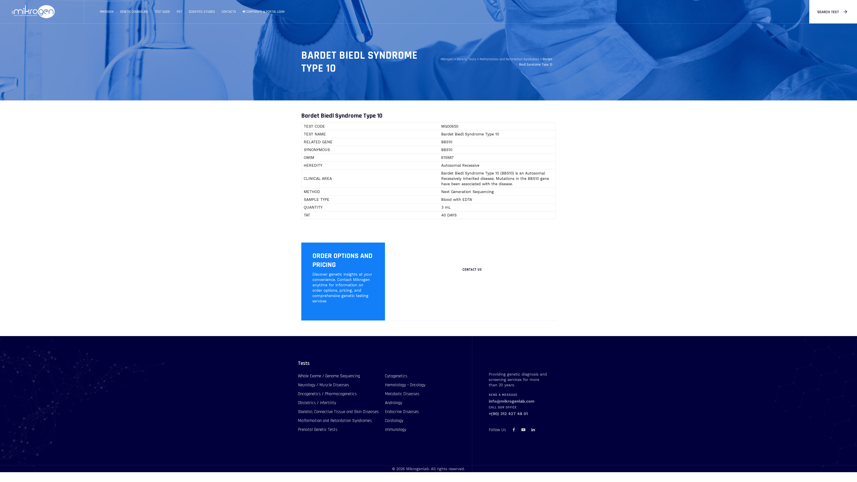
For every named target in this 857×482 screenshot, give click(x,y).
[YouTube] (523, 429)
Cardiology (394, 421)
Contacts (229, 12)
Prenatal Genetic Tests (317, 429)
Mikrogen (106, 12)
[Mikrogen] (33, 11)
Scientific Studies (202, 12)
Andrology (393, 403)
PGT (179, 12)
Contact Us (472, 269)
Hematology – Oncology (405, 385)
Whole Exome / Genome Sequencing (329, 376)
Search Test (828, 12)
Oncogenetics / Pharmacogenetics (327, 394)
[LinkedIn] (533, 429)
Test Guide (162, 12)
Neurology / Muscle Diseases (323, 385)
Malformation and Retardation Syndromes (335, 421)
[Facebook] (513, 429)
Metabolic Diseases (402, 394)
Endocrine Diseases (402, 412)
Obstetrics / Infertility (317, 403)
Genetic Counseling (134, 12)
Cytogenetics (396, 376)
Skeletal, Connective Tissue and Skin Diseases (338, 412)
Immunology (395, 429)
